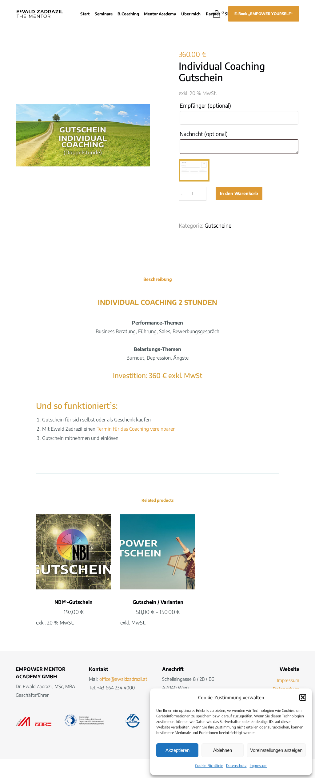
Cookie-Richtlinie (209, 765)
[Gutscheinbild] (194, 170)
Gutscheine (218, 225)
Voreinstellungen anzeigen (276, 750)
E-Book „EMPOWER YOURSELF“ (263, 13)
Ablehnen (222, 750)
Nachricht (204, 133)
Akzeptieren (177, 750)
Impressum (258, 765)
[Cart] (213, 14)
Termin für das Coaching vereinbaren (136, 429)
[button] (303, 697)
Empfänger (205, 105)
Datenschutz (236, 765)
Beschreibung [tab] (157, 279)
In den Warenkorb (239, 193)
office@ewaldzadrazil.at (123, 679)
